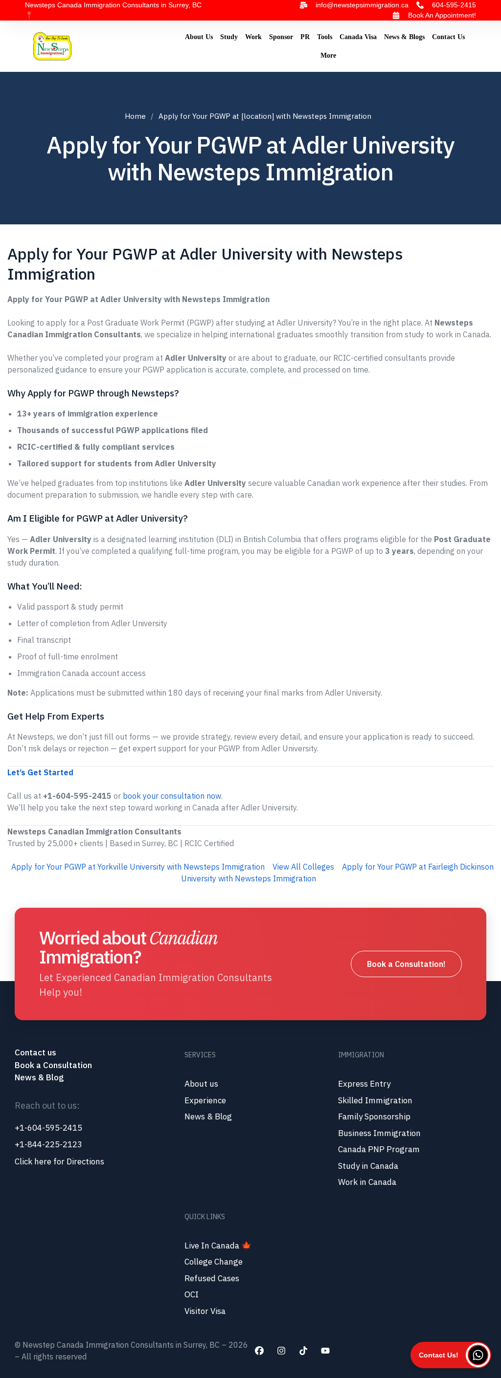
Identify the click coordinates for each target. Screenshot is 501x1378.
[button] (451, 1355)
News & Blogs (404, 37)
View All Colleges (303, 867)
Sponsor (281, 37)
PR (305, 37)
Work (253, 37)
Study (229, 37)
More (328, 55)
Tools (324, 37)
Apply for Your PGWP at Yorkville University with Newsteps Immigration (138, 867)
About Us (199, 37)
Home (135, 116)
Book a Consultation (53, 1065)
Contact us (36, 1052)
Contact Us (448, 37)
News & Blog (39, 1077)
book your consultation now (172, 796)
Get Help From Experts (55, 716)
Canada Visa (358, 37)
